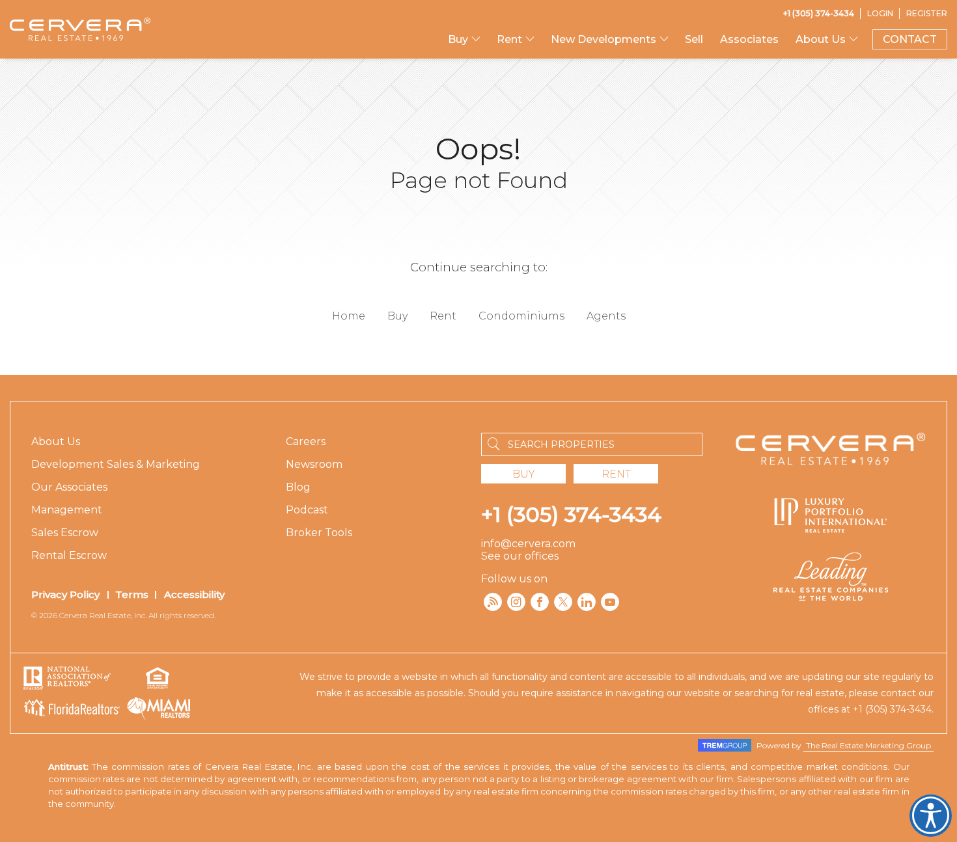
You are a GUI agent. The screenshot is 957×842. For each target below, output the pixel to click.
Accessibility (194, 594)
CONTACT (910, 39)
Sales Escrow (64, 532)
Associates (749, 39)
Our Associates (69, 487)
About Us (55, 441)
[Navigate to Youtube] (610, 602)
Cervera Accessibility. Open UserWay (930, 815)
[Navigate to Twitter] (563, 602)
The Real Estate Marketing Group (868, 745)
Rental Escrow (69, 555)
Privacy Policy (65, 594)
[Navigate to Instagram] (516, 602)
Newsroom (314, 464)
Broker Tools (319, 532)
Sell (694, 39)
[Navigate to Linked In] (586, 602)
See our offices (520, 556)
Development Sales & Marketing (115, 464)
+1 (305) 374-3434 (571, 514)
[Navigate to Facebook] (540, 602)
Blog (298, 487)
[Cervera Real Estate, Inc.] (80, 29)
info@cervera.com (528, 543)
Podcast (307, 510)
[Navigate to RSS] (493, 602)
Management (66, 510)
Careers (306, 441)
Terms (131, 594)
